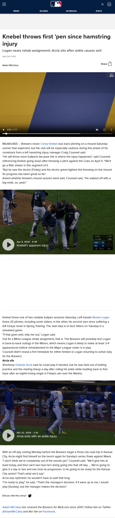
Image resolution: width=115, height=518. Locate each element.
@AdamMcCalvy (12, 511)
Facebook (49, 511)
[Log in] (109, 4)
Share (104, 64)
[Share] (110, 63)
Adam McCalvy (11, 507)
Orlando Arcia (23, 365)
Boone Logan (101, 317)
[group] (57, 104)
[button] (103, 4)
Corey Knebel (49, 144)
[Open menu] (5, 4)
